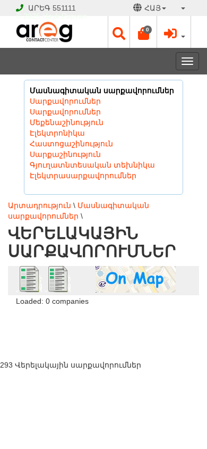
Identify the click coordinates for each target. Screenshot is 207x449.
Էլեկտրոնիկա (57, 133)
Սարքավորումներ (65, 101)
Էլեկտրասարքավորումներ (83, 175)
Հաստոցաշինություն (71, 143)
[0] (143, 36)
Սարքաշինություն (65, 154)
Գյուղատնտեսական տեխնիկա (92, 165)
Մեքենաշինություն (67, 122)
